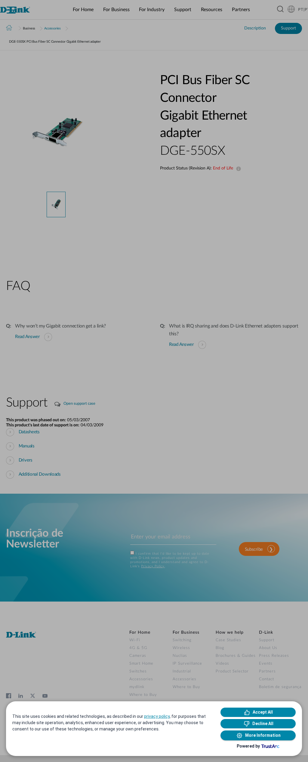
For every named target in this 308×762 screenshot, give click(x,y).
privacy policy (157, 716)
